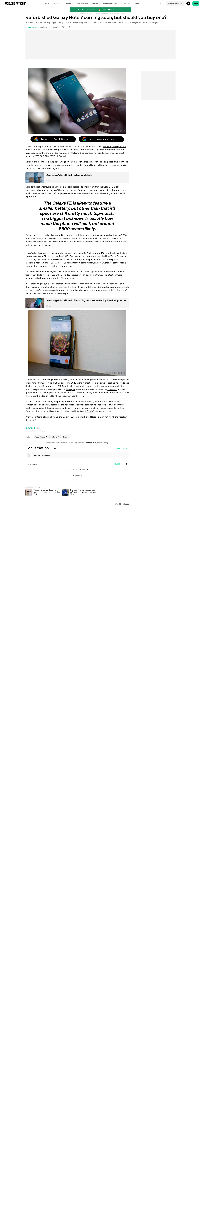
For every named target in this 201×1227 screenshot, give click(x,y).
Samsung (28, 431)
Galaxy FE (34, 149)
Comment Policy (91, 443)
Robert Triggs (33, 27)
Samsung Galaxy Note (39, 431)
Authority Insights (110, 3)
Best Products (82, 3)
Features (29, 428)
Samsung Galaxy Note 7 (114, 146)
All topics (125, 3)
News (47, 3)
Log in (119, 448)
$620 (73, 383)
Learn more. (120, 13)
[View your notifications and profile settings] (126, 464)
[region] (77, 476)
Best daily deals (173, 3)
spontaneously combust (37, 190)
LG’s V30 (89, 411)
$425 (54, 383)
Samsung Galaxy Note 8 (102, 283)
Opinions (57, 3)
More (137, 3)
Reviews (69, 3)
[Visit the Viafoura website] (124, 504)
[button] (100, 3)
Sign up (125, 448)
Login (196, 3)
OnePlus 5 (112, 389)
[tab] (32, 464)
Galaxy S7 (70, 389)
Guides (95, 3)
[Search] (161, 3)
